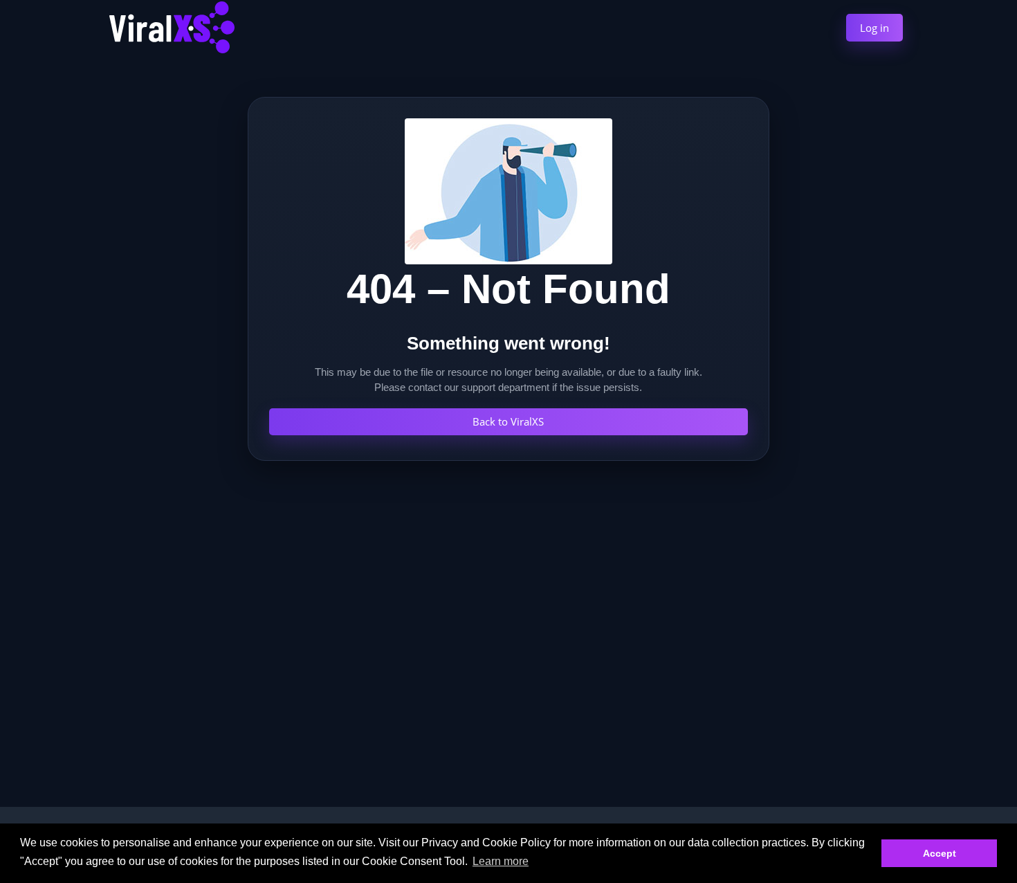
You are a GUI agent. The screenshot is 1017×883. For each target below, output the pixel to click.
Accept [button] (939, 853)
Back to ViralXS (508, 421)
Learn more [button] (501, 861)
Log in (874, 28)
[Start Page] (172, 25)
